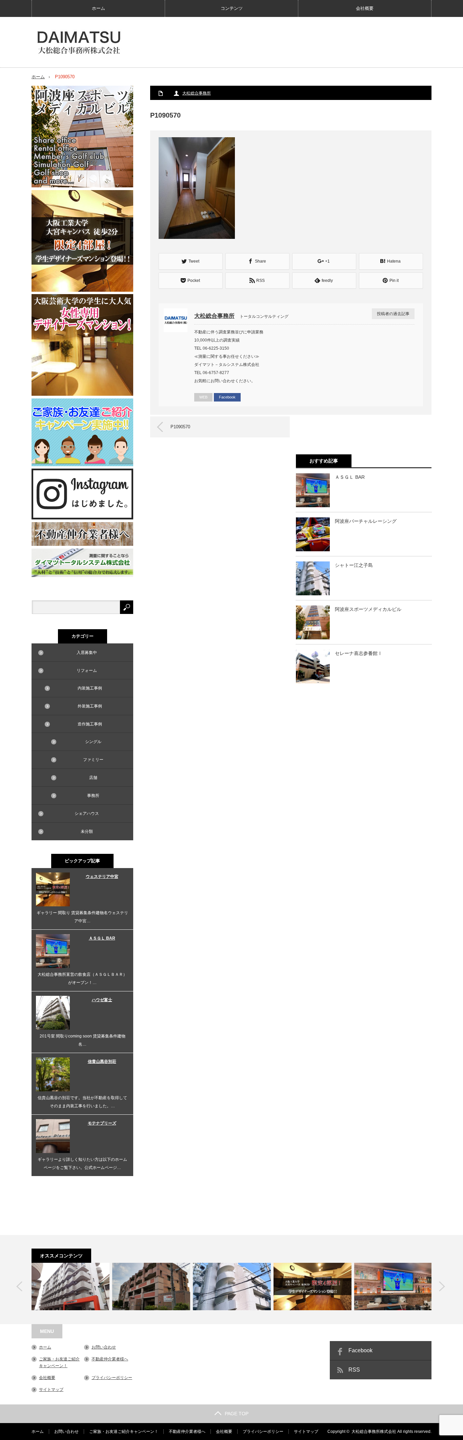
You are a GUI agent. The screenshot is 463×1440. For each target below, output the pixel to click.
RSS (354, 1370)
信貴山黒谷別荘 (102, 1061)
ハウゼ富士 (102, 999)
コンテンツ (232, 8)
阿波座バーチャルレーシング (366, 521)
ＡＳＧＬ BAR (350, 477)
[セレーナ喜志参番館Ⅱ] (70, 1286)
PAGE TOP (236, 1413)
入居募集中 (87, 652)
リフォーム (87, 670)
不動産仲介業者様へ (110, 1359)
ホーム (98, 8)
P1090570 (180, 426)
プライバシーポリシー (112, 1377)
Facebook (227, 397)
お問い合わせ (104, 1347)
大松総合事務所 (196, 93)
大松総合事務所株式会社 (373, 1431)
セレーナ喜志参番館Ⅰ (358, 653)
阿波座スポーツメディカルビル (368, 609)
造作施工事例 (90, 724)
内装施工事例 (90, 688)
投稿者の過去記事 (393, 313)
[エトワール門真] (151, 1286)
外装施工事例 (90, 706)
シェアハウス (87, 813)
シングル (93, 741)
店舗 (93, 777)
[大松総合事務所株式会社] (79, 42)
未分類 (87, 831)
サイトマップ (51, 1389)
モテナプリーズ (102, 1123)
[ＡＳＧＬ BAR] (393, 1286)
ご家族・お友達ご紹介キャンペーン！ (123, 1431)
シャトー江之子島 (354, 565)
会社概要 (365, 8)
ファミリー (93, 759)
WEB (203, 397)
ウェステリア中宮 (102, 876)
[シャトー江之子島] (232, 1286)
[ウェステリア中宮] (312, 1286)
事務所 (93, 795)
